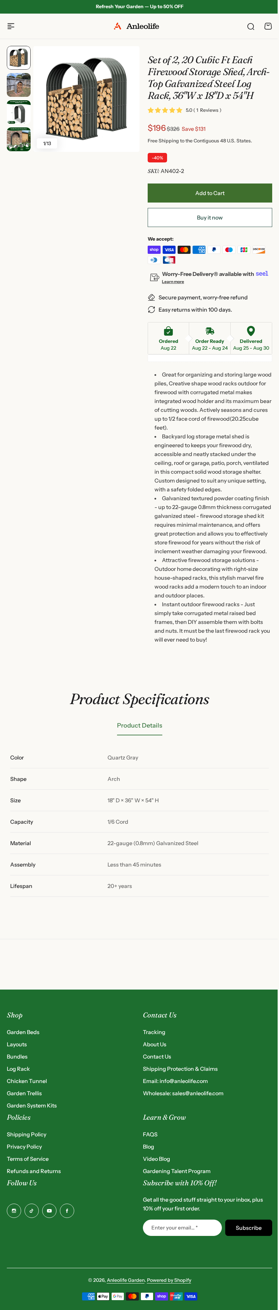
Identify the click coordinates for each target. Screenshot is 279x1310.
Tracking (154, 1032)
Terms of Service (28, 1158)
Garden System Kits (32, 1105)
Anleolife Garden (126, 1280)
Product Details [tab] (139, 725)
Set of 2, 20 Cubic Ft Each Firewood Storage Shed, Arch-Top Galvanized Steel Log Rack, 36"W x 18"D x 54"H (209, 77)
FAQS (150, 1134)
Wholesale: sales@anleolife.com (183, 1093)
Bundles (17, 1056)
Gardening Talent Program (177, 1171)
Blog (148, 1146)
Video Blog (156, 1158)
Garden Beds (23, 1032)
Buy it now (210, 217)
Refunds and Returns (34, 1171)
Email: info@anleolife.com (175, 1081)
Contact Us (157, 1056)
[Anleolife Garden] (139, 26)
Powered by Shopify (169, 1280)
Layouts (17, 1044)
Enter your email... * (174, 1227)
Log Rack (18, 1068)
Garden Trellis (24, 1093)
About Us (154, 1044)
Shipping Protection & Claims (180, 1068)
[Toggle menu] (10, 26)
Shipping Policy (26, 1134)
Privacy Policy (24, 1146)
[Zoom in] (86, 99)
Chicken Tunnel (27, 1081)
